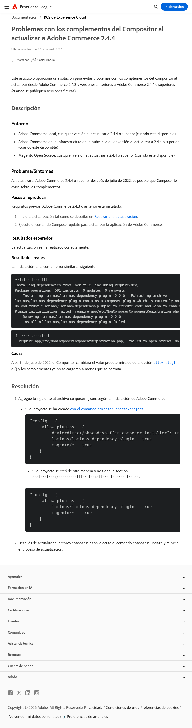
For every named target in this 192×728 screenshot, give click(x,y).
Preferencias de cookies (159, 707)
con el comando (107, 408)
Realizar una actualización (115, 216)
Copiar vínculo (46, 60)
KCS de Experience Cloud (65, 17)
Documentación (25, 17)
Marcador (23, 60)
